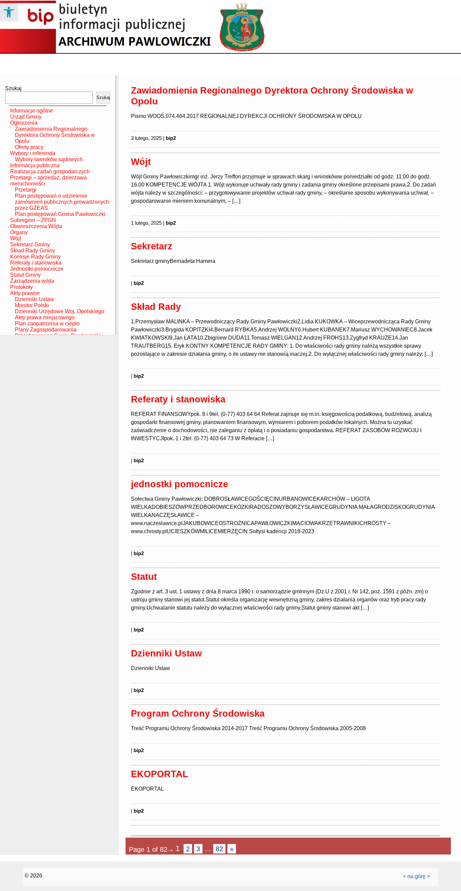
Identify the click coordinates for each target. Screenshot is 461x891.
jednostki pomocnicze (179, 484)
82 (219, 848)
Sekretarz (151, 246)
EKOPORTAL (159, 774)
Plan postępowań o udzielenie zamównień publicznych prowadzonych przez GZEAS (62, 202)
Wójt (15, 238)
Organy (19, 232)
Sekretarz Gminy (30, 244)
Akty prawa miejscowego (45, 317)
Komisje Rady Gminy (35, 256)
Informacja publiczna (35, 165)
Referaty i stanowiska (35, 263)
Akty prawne (25, 293)
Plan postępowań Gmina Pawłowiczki (60, 214)
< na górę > (416, 876)
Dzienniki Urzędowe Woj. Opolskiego (59, 311)
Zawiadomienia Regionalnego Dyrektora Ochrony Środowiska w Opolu (55, 135)
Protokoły (21, 287)
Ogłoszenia (23, 123)
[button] (9, 12)
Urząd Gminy (26, 117)
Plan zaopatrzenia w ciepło (47, 323)
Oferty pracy (29, 147)
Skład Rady (156, 306)
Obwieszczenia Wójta (36, 226)
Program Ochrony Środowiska (198, 713)
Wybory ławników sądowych (49, 159)
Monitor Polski (32, 305)
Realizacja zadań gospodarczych (50, 171)
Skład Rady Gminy (32, 250)
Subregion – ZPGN (33, 220)
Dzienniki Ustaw (34, 299)
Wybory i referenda (32, 153)
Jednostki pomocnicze (36, 269)
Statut (144, 576)
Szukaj (13, 88)
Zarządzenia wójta (32, 281)
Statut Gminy (25, 275)
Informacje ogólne (31, 111)
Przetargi (25, 190)
